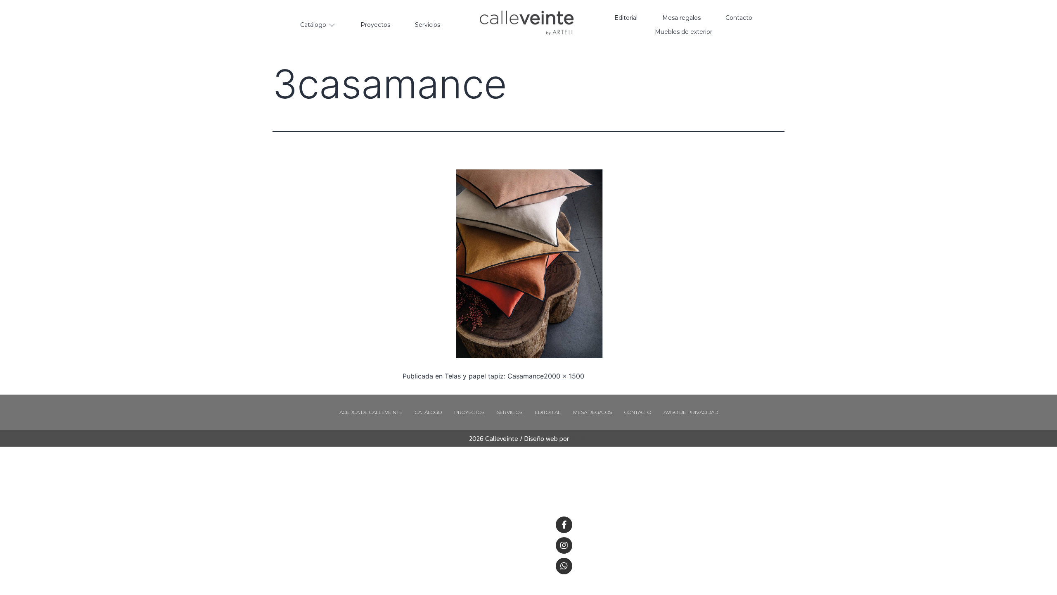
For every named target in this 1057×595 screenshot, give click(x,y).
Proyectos (469, 412)
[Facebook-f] (564, 524)
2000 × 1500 (564, 376)
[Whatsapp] (564, 566)
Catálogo (428, 412)
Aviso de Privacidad (691, 412)
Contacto (637, 412)
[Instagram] (564, 545)
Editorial (548, 412)
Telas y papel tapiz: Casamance (494, 376)
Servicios (509, 412)
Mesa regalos (592, 412)
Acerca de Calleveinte (371, 412)
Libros (577, 438)
